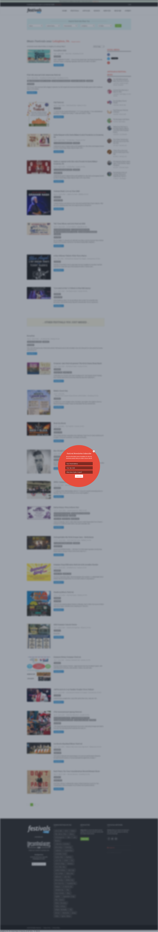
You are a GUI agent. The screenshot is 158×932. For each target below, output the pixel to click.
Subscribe (79, 476)
